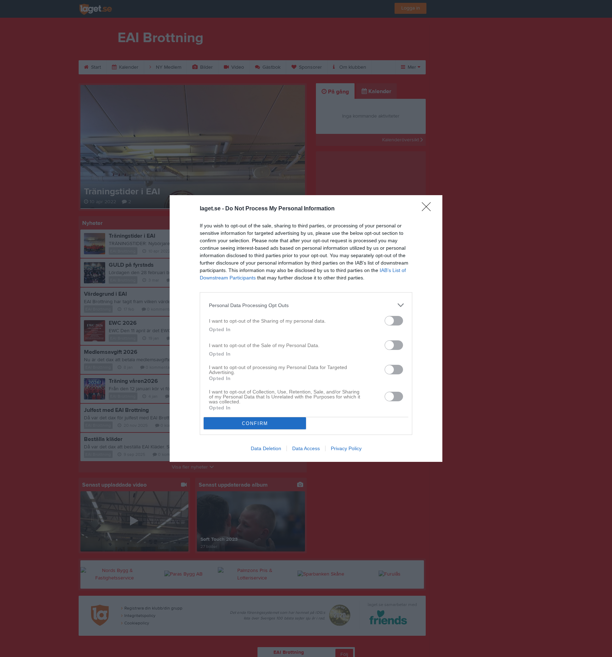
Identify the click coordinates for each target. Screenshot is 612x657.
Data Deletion (266, 448)
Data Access (306, 448)
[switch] (394, 320)
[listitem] (306, 305)
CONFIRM (255, 423)
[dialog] (306, 328)
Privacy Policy (346, 448)
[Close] (428, 209)
